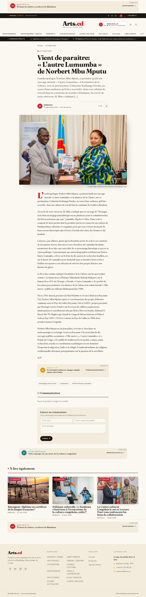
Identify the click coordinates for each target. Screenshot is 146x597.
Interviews (116, 34)
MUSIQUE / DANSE (55, 557)
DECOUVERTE (53, 578)
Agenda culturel (95, 565)
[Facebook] (108, 15)
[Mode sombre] (130, 24)
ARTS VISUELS (53, 561)
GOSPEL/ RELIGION (86, 34)
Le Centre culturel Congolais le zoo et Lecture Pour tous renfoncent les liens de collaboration (113, 510)
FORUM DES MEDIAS (67, 34)
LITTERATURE (50, 46)
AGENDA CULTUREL (71, 566)
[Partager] (106, 106)
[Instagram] (115, 15)
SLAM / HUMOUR (74, 578)
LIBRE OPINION (130, 34)
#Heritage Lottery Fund (47, 383)
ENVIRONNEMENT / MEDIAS (31, 34)
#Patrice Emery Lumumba (81, 383)
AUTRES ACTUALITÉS (52, 583)
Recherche (93, 561)
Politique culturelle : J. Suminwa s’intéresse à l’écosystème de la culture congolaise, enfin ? (71, 509)
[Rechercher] (136, 24)
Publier (45, 438)
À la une (92, 557)
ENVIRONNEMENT (9, 34)
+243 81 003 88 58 (123, 567)
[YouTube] (112, 15)
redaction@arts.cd (123, 571)
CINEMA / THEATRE (75, 561)
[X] (25, 569)
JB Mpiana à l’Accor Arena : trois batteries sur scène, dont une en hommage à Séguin (76, 39)
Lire (45, 512)
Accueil (40, 46)
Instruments (103, 34)
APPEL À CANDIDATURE (73, 572)
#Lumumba (64, 383)
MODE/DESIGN (53, 571)
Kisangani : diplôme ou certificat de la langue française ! (27, 508)
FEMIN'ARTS (50, 34)
